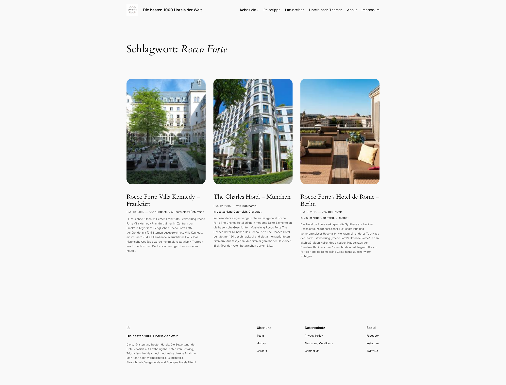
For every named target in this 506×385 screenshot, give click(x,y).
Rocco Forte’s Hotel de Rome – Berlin (340, 200)
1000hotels (162, 212)
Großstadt (254, 211)
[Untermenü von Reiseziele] (258, 10)
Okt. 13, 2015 (135, 212)
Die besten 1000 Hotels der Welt (172, 10)
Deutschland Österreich (189, 212)
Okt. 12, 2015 (222, 206)
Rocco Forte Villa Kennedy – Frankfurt (163, 200)
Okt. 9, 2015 (308, 212)
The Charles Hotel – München (252, 197)
